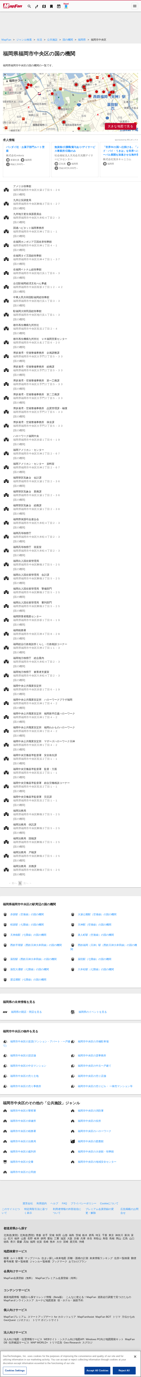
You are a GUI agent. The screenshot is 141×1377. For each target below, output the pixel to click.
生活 (39, 39)
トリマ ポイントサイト (45, 1320)
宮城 (51, 1235)
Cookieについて (109, 1203)
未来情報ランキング (101, 1258)
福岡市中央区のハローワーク (94, 1130)
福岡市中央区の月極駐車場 (93, 1041)
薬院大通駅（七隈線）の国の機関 (29, 969)
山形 (65, 1235)
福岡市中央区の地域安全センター (97, 1161)
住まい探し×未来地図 (53, 1258)
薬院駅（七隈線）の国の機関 (94, 959)
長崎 (45, 1241)
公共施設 (52, 39)
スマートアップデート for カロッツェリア (52, 1316)
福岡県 (82, 39)
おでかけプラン (78, 1261)
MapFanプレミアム (15, 1316)
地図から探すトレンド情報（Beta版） (42, 1297)
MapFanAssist (85, 1316)
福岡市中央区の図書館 (91, 1141)
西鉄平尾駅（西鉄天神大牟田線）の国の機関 (36, 945)
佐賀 (39, 1241)
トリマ (116, 1316)
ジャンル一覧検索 (40, 1261)
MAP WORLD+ (39, 1342)
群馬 (91, 1235)
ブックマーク (59, 1261)
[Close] (135, 1357)
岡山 (118, 1238)
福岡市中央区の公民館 (23, 1171)
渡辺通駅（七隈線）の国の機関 (28, 979)
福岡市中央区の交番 (21, 1161)
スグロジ (87, 1342)
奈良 (89, 1238)
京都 (76, 1238)
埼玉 (98, 1235)
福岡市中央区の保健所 (23, 1120)
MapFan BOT (103, 1316)
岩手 (45, 1235)
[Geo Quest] (66, 6)
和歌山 (97, 1238)
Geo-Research (72, 1342)
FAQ (64, 1203)
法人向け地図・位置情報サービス (23, 1339)
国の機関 (68, 39)
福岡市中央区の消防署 (91, 1110)
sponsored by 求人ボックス (126, 140)
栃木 (84, 1235)
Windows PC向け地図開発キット (105, 1339)
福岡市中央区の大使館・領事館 (96, 1151)
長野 (30, 1238)
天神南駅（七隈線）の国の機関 (28, 934)
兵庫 (83, 1238)
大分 (59, 1241)
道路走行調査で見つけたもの (114, 1297)
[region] (70, 102)
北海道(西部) (27, 1235)
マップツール (32, 1258)
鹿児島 (73, 1241)
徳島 (6, 1241)
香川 (12, 1241)
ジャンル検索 (24, 39)
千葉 (104, 1235)
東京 (111, 1235)
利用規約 (42, 1203)
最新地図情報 (11, 1297)
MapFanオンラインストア (19, 1300)
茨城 (78, 1235)
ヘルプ (54, 1203)
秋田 (58, 1235)
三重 (56, 1238)
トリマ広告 (55, 1342)
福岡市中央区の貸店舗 (23, 1055)
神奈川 (119, 1235)
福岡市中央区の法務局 (23, 1141)
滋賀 (63, 1238)
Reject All (124, 1370)
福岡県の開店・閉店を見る (26, 1011)
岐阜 (36, 1238)
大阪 (69, 1238)
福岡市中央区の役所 (89, 1120)
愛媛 (19, 1241)
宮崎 (65, 1241)
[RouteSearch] (36, 6)
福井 (16, 1238)
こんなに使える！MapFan (81, 1297)
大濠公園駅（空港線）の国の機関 (97, 914)
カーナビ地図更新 (45, 1300)
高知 (26, 1241)
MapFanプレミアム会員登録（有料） (57, 1278)
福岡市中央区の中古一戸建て (94, 1065)
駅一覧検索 (21, 1261)
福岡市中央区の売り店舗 (92, 1075)
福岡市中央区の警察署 (23, 1110)
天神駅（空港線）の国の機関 (94, 924)
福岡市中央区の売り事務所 (25, 1086)
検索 (6, 1258)
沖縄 (81, 1241)
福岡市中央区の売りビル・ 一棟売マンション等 (105, 1086)
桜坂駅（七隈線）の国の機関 (27, 924)
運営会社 (28, 1203)
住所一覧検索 (122, 1258)
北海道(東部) (11, 1235)
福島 (71, 1235)
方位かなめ (128, 1316)
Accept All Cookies (97, 1370)
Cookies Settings (15, 1370)
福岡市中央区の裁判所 (23, 1151)
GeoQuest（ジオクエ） (17, 1320)
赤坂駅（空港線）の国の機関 (27, 914)
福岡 (32, 1241)
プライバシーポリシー (83, 1203)
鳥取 (105, 1238)
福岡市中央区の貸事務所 (92, 1055)
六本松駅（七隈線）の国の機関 (96, 969)
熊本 (52, 1241)
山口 (131, 1238)
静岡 (43, 1238)
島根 (112, 1238)
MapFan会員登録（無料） (19, 1278)
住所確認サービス (19, 1342)
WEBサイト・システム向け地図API (64, 1339)
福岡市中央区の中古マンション (28, 1065)
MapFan (6, 39)
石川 (10, 1238)
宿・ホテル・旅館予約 (70, 1300)
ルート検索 (16, 1258)
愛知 (50, 1238)
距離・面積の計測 (78, 1258)
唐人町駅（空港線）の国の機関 (96, 934)
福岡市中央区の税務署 (23, 1130)
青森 (38, 1235)
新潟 (127, 1235)
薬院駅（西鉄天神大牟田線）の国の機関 (33, 959)
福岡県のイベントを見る (92, 1011)
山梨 (23, 1238)
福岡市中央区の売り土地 (24, 1075)
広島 (125, 1238)
